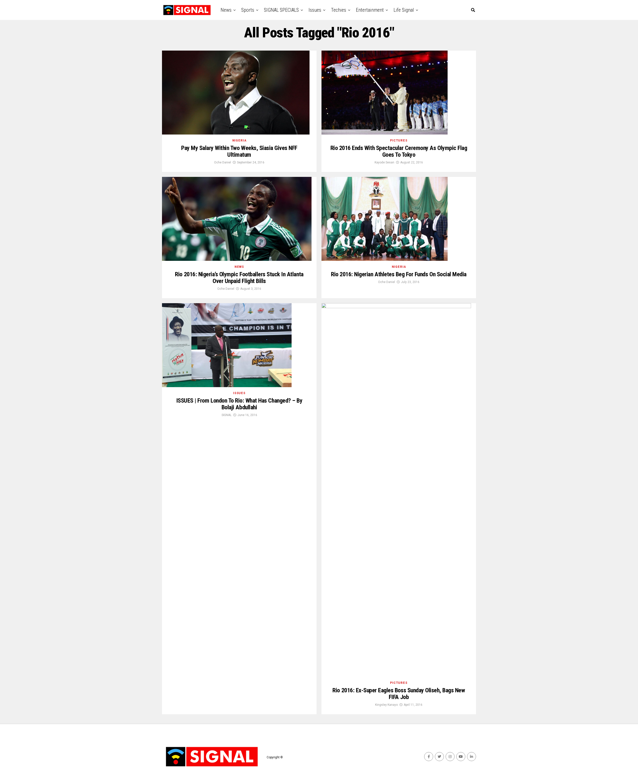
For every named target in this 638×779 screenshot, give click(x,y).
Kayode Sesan (384, 162)
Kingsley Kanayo (386, 705)
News (226, 10)
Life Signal (404, 10)
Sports (247, 10)
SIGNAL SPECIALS (281, 10)
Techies (338, 10)
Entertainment (370, 10)
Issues (315, 10)
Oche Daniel (222, 162)
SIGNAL (227, 415)
